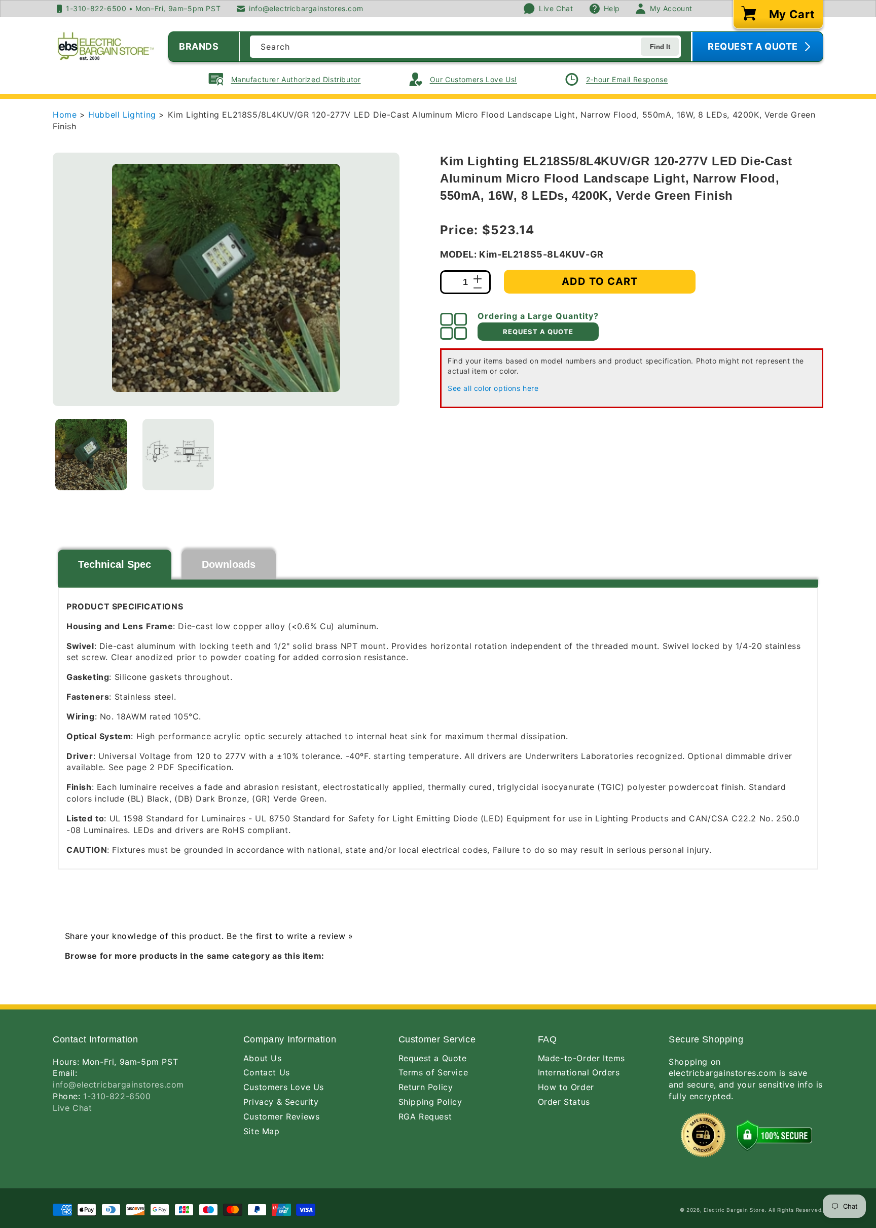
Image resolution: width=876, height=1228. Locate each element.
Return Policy (425, 1087)
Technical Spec (114, 564)
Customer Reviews (281, 1116)
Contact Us (266, 1072)
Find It (660, 47)
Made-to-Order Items (581, 1058)
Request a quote (538, 332)
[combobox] (465, 46)
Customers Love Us (283, 1087)
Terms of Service (433, 1072)
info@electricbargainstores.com (118, 1084)
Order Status (564, 1102)
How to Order (566, 1087)
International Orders (579, 1072)
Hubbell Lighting (123, 115)
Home (65, 115)
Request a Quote (432, 1058)
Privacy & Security (281, 1102)
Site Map (261, 1131)
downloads (229, 564)
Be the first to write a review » (290, 936)
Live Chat (72, 1108)
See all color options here (493, 388)
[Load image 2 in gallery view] (178, 455)
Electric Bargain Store (734, 1210)
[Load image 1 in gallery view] (91, 455)
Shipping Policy (430, 1102)
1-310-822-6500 (117, 1096)
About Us (262, 1058)
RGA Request (425, 1116)
